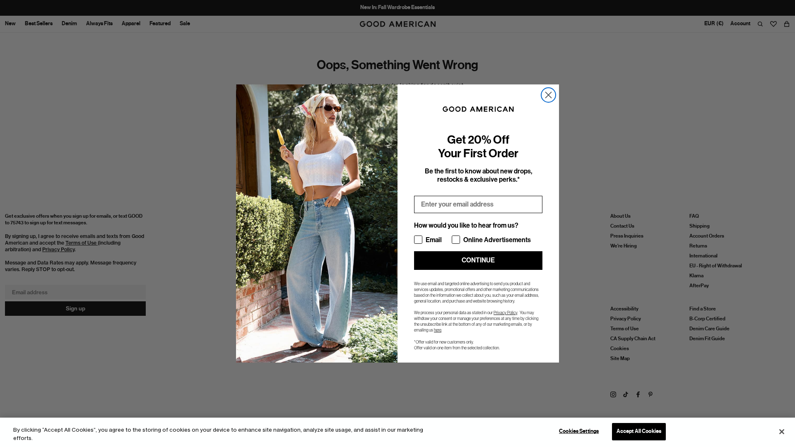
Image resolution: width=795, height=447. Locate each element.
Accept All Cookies (639, 431)
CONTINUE (478, 260)
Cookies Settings (579, 431)
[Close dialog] (548, 95)
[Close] (782, 432)
